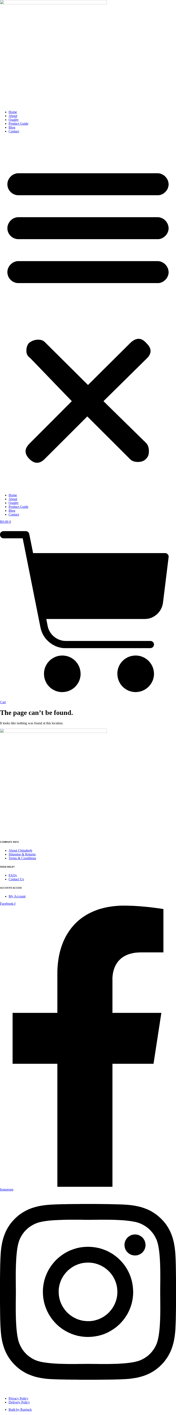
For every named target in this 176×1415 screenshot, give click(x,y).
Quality (14, 120)
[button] (88, 313)
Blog (12, 127)
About (13, 116)
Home (13, 112)
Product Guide (18, 123)
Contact (14, 131)
